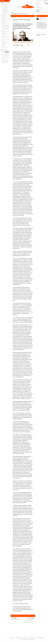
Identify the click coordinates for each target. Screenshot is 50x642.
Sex (2, 38)
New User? (38, 3)
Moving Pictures (5, 25)
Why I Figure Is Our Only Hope (8, 26)
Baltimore (4, 43)
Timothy (41, 18)
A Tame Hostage (14, 13)
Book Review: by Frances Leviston (31, 621)
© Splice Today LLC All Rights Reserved (27, 639)
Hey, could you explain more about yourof (5, 7)
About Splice (39, 7)
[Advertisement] (25, 629)
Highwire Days (4, 44)
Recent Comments (6, 2)
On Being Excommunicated (6, 31)
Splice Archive (4, 12)
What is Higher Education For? (6, 36)
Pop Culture (4, 20)
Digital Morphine (4, 21)
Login (42, 34)
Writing (3, 30)
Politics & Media (5, 28)
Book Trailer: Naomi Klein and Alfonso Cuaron (31, 622)
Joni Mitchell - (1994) (8, 18)
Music (3, 17)
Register (38, 34)
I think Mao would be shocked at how (5, 9)
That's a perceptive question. (4, 5)
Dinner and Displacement (30, 619)
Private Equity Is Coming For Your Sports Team (8, 23)
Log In (38, 5)
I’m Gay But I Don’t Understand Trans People (8, 39)
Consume (3, 33)
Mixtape (3, 46)
